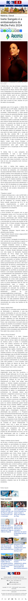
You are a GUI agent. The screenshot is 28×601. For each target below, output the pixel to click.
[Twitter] (9, 599)
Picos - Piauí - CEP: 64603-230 (14, 580)
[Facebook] (2, 599)
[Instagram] (19, 599)
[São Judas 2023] (10, 493)
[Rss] (25, 599)
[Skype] (15, 599)
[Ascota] (14, 36)
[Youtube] (12, 599)
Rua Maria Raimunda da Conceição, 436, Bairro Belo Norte (14, 578)
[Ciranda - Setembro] (14, 10)
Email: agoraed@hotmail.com (15, 584)
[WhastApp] (22, 599)
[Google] (6, 599)
